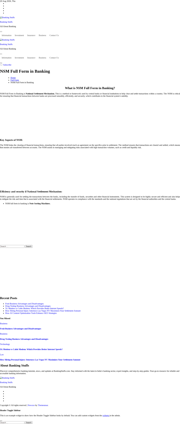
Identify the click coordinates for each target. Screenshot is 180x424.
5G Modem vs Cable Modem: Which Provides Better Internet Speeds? (34, 308)
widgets (106, 415)
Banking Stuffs (6, 22)
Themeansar (43, 405)
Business (42, 35)
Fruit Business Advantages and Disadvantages (24, 304)
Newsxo (31, 405)
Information (6, 35)
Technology (5, 344)
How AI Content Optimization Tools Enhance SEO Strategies (31, 313)
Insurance (31, 35)
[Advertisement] (90, 117)
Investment (19, 35)
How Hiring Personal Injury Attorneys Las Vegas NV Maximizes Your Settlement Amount (43, 311)
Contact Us (54, 35)
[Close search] (1, 420)
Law (2, 354)
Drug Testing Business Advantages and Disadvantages (28, 306)
